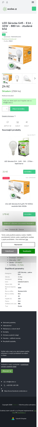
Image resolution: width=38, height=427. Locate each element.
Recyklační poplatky (9, 341)
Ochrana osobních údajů (11, 335)
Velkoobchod (7, 326)
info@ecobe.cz (8, 103)
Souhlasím (27, 251)
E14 (19, 301)
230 (19, 299)
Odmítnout (9, 251)
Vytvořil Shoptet (21, 419)
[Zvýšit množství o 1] (9, 107)
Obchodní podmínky (9, 323)
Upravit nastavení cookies (19, 407)
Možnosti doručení (8, 96)
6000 (19, 288)
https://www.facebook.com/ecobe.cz (15, 391)
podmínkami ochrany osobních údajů (14, 366)
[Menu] (33, 2)
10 (19, 284)
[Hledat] (3, 2)
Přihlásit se (7, 371)
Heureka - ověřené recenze (11, 338)
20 (19, 296)
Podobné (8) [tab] (13, 230)
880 (19, 304)
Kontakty (6, 332)
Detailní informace (8, 116)
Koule (20, 306)
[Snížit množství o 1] (9, 110)
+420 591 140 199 (12, 385)
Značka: (8, 41)
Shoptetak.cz (21, 413)
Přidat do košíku (18, 109)
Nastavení (18, 245)
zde (26, 239)
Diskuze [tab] (21, 230)
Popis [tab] (6, 230)
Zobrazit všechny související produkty (19, 223)
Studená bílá (22, 291)
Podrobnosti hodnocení (9, 39)
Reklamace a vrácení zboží (11, 329)
